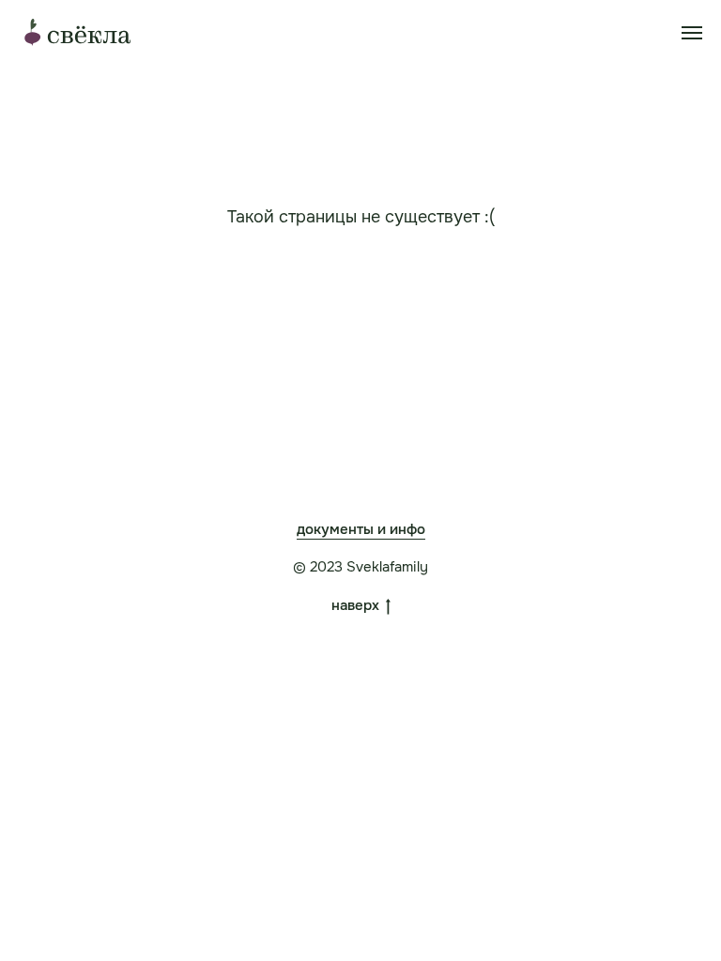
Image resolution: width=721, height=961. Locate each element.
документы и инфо (361, 529)
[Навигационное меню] (692, 32)
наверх (355, 605)
